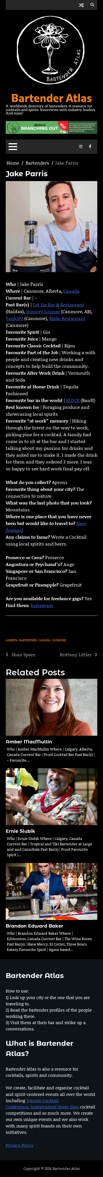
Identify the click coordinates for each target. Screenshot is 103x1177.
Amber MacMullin (29, 742)
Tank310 (14, 318)
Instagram (42, 605)
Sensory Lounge (43, 311)
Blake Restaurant (67, 318)
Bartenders (28, 640)
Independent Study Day (54, 1107)
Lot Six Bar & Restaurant (58, 304)
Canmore (59, 640)
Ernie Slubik (20, 831)
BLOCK (73, 400)
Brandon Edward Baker (34, 926)
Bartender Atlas (51, 97)
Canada (72, 291)
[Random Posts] (81, 5)
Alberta (12, 640)
